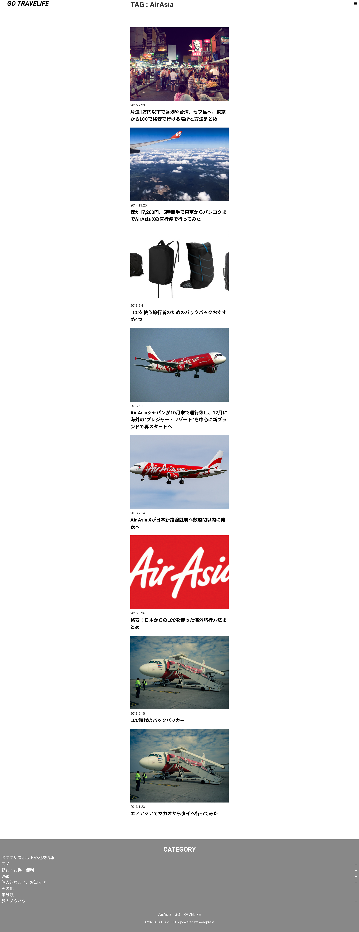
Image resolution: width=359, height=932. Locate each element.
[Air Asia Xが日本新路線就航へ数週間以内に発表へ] (179, 436)
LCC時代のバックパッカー (157, 720)
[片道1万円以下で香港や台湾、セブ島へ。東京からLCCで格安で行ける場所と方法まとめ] (179, 28)
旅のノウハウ (13, 901)
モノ (5, 864)
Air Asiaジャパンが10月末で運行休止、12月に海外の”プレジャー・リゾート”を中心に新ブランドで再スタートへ (178, 419)
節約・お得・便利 (17, 870)
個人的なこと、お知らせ (23, 882)
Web (5, 876)
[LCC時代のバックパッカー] (179, 636)
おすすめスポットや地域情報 (27, 857)
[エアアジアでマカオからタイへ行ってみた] (179, 730)
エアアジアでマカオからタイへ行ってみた (174, 813)
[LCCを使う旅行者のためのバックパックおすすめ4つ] (179, 228)
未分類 (7, 894)
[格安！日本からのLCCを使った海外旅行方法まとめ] (179, 536)
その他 (7, 888)
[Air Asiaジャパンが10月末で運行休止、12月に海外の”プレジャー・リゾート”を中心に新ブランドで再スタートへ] (179, 329)
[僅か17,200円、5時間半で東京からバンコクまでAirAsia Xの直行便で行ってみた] (179, 128)
